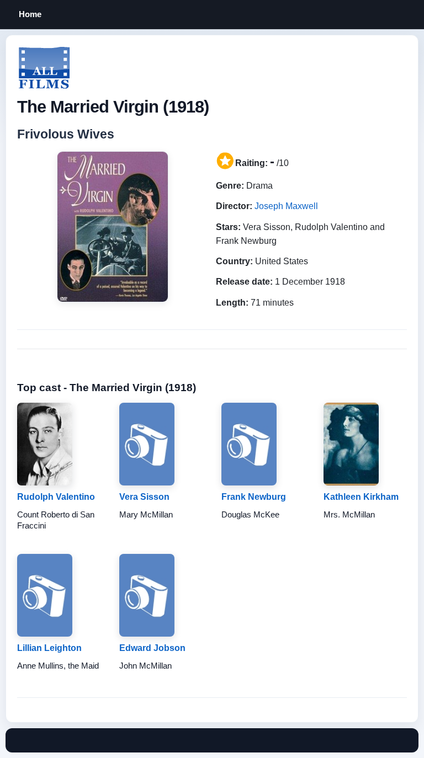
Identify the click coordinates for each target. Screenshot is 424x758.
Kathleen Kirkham (361, 496)
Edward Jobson (152, 648)
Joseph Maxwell (286, 206)
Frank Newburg (253, 496)
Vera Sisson (144, 496)
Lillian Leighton (49, 648)
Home (30, 14)
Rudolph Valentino (56, 496)
